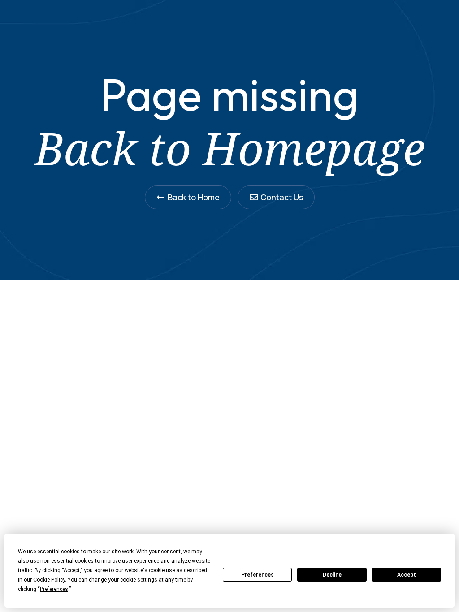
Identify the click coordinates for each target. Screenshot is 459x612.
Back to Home (194, 197)
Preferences (257, 575)
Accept (406, 575)
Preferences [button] (54, 589)
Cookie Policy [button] (49, 580)
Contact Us (281, 197)
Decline (332, 575)
